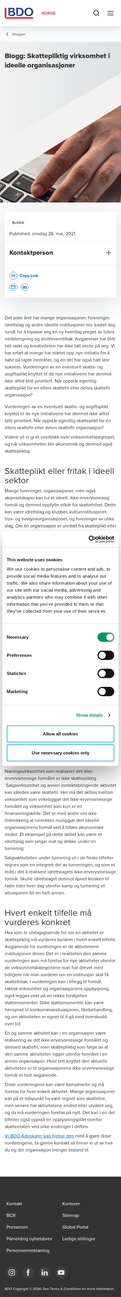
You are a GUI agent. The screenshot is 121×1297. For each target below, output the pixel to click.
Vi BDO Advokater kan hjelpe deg (39, 1136)
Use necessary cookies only (61, 752)
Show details (89, 715)
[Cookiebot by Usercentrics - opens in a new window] (88, 539)
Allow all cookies (60, 733)
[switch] (106, 655)
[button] (13, 287)
